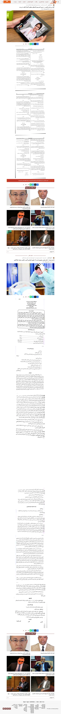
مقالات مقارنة (37, 706)
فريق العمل (16, 707)
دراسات (26, 706)
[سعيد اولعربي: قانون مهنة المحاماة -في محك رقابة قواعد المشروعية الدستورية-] (18, 199)
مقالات (38, 704)
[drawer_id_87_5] (58, 2)
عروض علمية (25, 709)
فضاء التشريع (43, 704)
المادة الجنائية (32, 711)
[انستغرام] (3, 708)
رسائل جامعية (25, 708)
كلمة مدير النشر (15, 706)
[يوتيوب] (5, 708)
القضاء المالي (32, 708)
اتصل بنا (16, 708)
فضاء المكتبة (25, 704)
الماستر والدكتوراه (20, 704)
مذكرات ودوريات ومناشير (42, 707)
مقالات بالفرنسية (36, 707)
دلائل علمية (25, 707)
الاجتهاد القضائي (32, 704)
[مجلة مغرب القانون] (53, 2)
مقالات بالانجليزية (36, 708)
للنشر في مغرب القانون (14, 705)
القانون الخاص (37, 705)
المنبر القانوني (32, 705)
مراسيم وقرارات (43, 708)
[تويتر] (7, 708)
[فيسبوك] (9, 708)
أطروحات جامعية (25, 705)
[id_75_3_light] (2, 1)
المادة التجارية (32, 710)
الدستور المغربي (43, 705)
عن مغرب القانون (15, 704)
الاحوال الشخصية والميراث (31, 706)
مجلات (26, 711)
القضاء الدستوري (32, 707)
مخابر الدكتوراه (20, 705)
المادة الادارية (32, 709)
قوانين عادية (43, 706)
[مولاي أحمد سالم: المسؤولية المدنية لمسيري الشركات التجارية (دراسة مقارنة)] (42, 240)
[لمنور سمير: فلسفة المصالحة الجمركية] (42, 199)
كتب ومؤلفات (25, 710)
